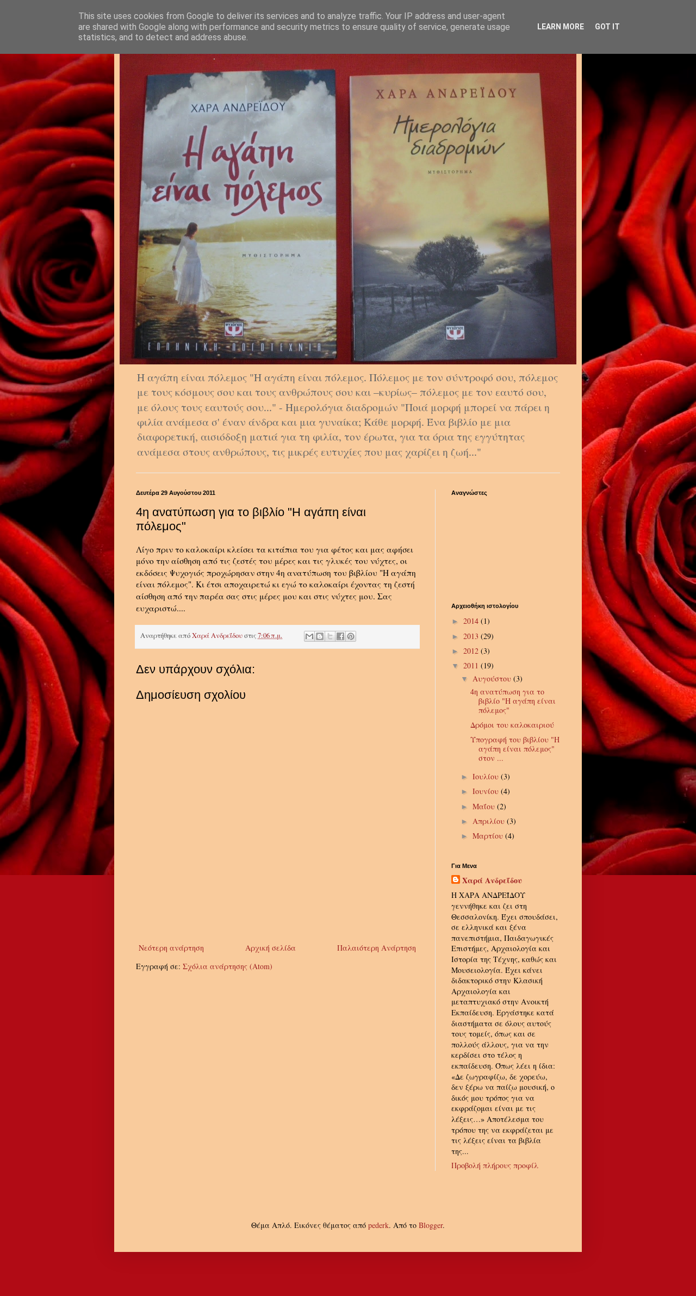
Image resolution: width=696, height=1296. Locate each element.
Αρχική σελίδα (270, 947)
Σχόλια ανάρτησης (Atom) (227, 966)
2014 (472, 621)
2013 (472, 636)
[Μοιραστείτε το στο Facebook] (340, 636)
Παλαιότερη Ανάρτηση (376, 947)
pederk (378, 1225)
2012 (472, 651)
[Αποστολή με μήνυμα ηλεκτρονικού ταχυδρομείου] (309, 636)
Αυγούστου (493, 678)
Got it (607, 26)
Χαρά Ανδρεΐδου (492, 880)
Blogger (431, 1225)
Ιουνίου (487, 791)
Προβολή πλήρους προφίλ (494, 1165)
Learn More (560, 26)
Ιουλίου (487, 776)
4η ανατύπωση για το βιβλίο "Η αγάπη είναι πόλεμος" (513, 700)
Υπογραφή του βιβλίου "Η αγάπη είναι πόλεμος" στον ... (515, 748)
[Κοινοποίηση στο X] (330, 636)
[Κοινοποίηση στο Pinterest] (350, 636)
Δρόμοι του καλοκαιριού (512, 725)
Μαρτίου (489, 835)
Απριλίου (490, 821)
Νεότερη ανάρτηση (171, 947)
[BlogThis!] (319, 636)
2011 (472, 665)
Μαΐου (485, 806)
